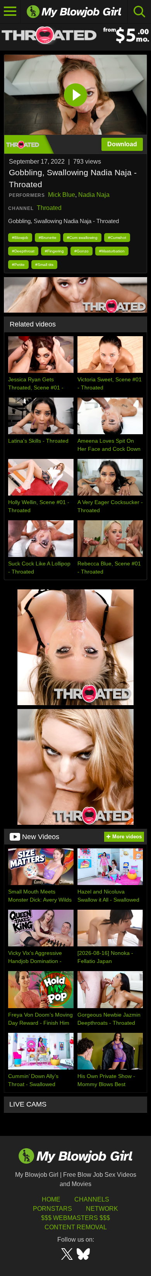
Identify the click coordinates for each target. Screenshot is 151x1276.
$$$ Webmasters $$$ (75, 1218)
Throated (49, 208)
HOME (51, 1199)
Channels (91, 1199)
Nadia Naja (94, 194)
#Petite (18, 264)
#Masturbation (112, 251)
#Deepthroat (23, 251)
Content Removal (76, 1227)
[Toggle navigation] (10, 11)
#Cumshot (117, 237)
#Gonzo (81, 251)
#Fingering (54, 251)
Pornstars (52, 1208)
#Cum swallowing (82, 237)
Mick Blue (61, 194)
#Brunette (48, 237)
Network (102, 1208)
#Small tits (44, 264)
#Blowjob (20, 237)
